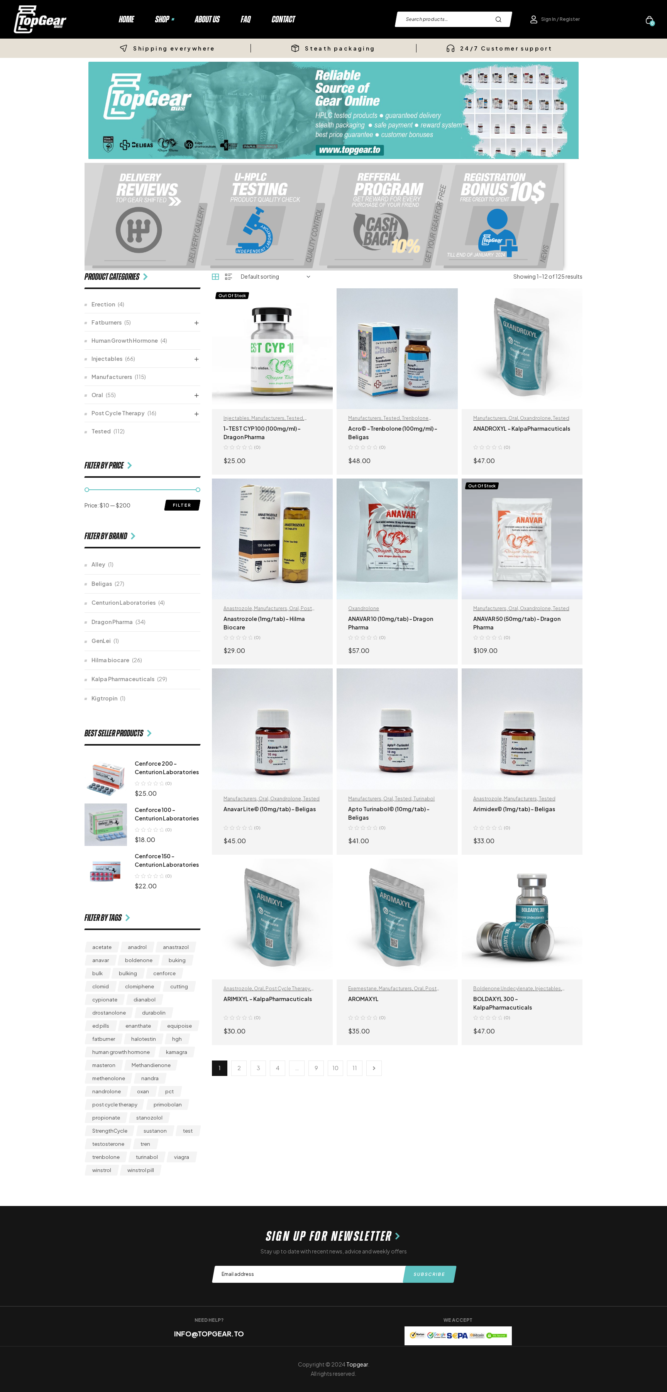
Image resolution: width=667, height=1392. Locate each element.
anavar (100, 960)
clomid (100, 986)
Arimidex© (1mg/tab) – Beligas (514, 808)
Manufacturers (267, 418)
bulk (97, 973)
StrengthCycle (109, 1131)
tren (145, 1144)
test (188, 1131)
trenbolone (106, 1157)
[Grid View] (215, 277)
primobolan (168, 1104)
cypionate (104, 999)
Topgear (357, 1364)
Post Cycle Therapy (288, 988)
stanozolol (149, 1118)
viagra (181, 1157)
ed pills (100, 1026)
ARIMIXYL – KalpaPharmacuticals (267, 998)
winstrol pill (140, 1170)
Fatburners (106, 322)
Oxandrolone (535, 418)
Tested (294, 418)
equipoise (179, 1026)
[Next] (374, 1068)
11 (354, 1067)
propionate (106, 1118)
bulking (128, 973)
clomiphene (139, 986)
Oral (513, 418)
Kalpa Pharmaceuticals (122, 678)
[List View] (228, 277)
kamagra (176, 1052)
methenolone (108, 1078)
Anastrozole (237, 608)
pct (169, 1091)
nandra (150, 1078)
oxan (143, 1091)
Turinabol (424, 799)
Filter (182, 504)
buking (177, 960)
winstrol (101, 1170)
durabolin (154, 1013)
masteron (103, 1065)
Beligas (101, 583)
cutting (179, 986)
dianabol (145, 999)
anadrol (137, 947)
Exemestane (362, 988)
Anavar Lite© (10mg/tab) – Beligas (269, 808)
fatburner (103, 1039)
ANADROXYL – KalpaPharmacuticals (521, 428)
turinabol (147, 1157)
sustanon (155, 1131)
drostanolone (109, 1013)
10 (335, 1067)
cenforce (164, 973)
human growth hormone (121, 1052)
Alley (98, 564)
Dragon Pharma (112, 621)
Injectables (236, 418)
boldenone (138, 960)
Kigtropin (104, 698)
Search (500, 19)
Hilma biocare (110, 659)
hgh (177, 1039)
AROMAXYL (363, 998)
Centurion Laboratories (123, 602)
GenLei (101, 640)
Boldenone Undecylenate (503, 988)
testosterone (108, 1144)
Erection (103, 304)
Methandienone (151, 1065)
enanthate (138, 1026)
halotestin (143, 1039)
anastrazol (176, 947)
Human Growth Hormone (124, 340)
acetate (102, 947)
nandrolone (106, 1091)
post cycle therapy (114, 1104)
